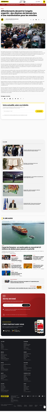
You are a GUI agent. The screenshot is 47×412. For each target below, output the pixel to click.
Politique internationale (27, 353)
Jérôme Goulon (22, 261)
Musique (2, 345)
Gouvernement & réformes (28, 368)
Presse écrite (3, 356)
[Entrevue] (5, 2)
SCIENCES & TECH (27, 373)
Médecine (2, 378)
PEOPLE (2, 362)
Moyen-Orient (26, 355)
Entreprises (25, 343)
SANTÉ (2, 373)
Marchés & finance (26, 345)
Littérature (2, 346)
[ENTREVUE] (5, 398)
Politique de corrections (31, 406)
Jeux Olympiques (26, 389)
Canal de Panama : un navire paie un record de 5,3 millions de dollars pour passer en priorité (21, 248)
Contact (40, 405)
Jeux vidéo (25, 377)
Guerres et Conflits (14, 256)
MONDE (3, 6)
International (26, 364)
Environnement (3, 387)
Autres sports (26, 387)
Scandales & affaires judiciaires (5, 364)
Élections (25, 366)
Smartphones (26, 378)
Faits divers (2, 385)
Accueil (2, 6)
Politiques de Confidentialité (19, 406)
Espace (25, 376)
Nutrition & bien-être (4, 376)
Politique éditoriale (25, 406)
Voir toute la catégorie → (4, 349)
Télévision (2, 353)
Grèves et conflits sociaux (5, 390)
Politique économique (27, 344)
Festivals (2, 348)
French (38, 1)
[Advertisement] (23, 130)
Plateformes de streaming (5, 358)
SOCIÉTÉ (2, 383)
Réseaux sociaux (3, 357)
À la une (13, 255)
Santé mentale (3, 377)
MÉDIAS (2, 352)
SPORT (25, 383)
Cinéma (2, 344)
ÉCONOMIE (26, 341)
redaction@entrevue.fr (14, 400)
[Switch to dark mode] (45, 407)
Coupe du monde (26, 386)
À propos (15, 406)
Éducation (2, 389)
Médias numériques (4, 355)
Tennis (25, 390)
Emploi (25, 346)
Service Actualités (13, 253)
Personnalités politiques (4, 369)
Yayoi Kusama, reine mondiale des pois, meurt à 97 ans (38, 266)
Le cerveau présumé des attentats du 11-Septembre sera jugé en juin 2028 (16, 267)
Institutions (25, 369)
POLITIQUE (26, 362)
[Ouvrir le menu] (44, 1)
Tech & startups (26, 348)
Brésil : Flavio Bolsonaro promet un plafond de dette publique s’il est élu (16, 274)
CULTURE (2, 341)
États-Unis (25, 357)
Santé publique (3, 374)
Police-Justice (3, 386)
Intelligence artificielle (27, 374)
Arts (1, 343)
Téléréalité (2, 368)
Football (25, 385)
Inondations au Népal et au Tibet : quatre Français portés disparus (38, 258)
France (25, 365)
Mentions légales (36, 406)
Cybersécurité (26, 379)
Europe (25, 358)
